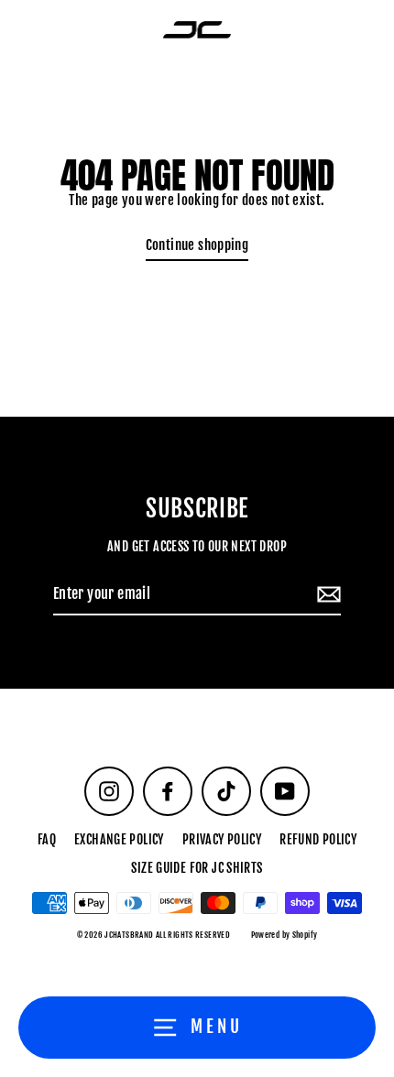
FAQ (47, 839)
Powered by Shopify (284, 935)
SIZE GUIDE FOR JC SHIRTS (196, 868)
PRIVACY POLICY (221, 839)
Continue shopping (197, 245)
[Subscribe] (326, 595)
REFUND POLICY (317, 839)
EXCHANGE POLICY (119, 839)
